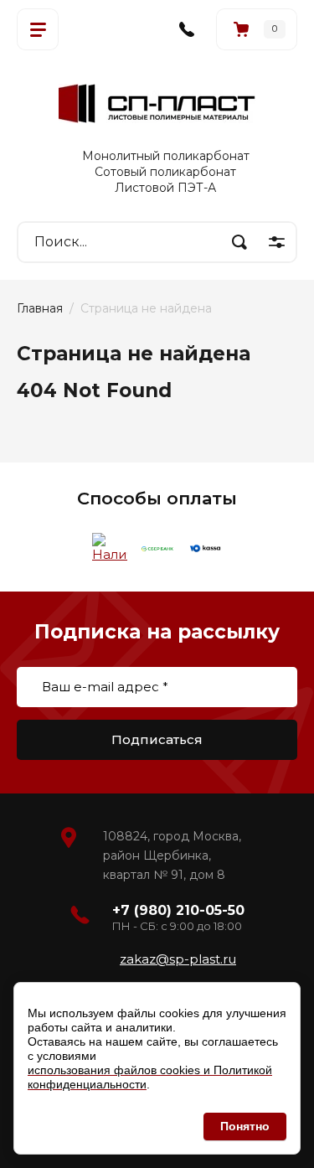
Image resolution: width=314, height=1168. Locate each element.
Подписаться (157, 739)
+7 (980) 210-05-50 (178, 910)
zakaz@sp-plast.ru (178, 959)
